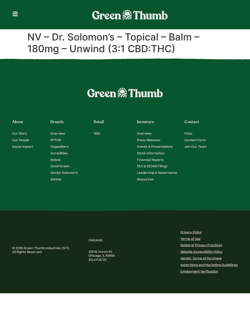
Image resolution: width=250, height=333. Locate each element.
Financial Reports (150, 160)
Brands (57, 122)
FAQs (188, 133)
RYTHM (56, 140)
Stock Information (151, 153)
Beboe (56, 160)
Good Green (60, 166)
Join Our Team (195, 147)
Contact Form (195, 140)
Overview (58, 133)
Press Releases (148, 140)
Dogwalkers (60, 147)
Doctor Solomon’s (64, 173)
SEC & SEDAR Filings (152, 166)
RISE (97, 133)
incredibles (59, 153)
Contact (191, 122)
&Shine (56, 179)
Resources (145, 179)
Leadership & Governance (157, 173)
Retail (99, 122)
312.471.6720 (97, 260)
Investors (145, 122)
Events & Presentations (155, 147)
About (17, 122)
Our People (20, 140)
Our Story (19, 133)
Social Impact (22, 147)
